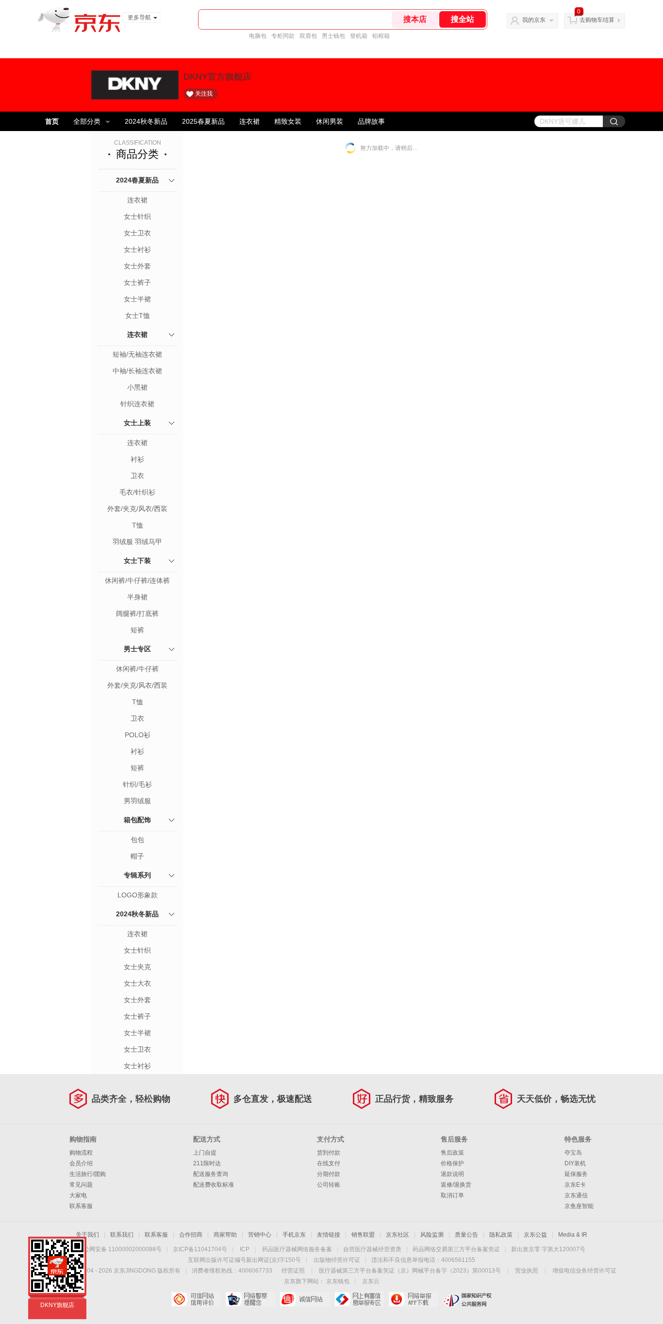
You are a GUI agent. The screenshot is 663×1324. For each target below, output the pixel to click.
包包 (137, 840)
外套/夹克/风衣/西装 (137, 509)
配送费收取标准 (213, 1184)
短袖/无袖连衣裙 (137, 354)
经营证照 (293, 1270)
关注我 (204, 93)
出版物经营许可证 (337, 1260)
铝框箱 (381, 36)
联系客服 (81, 1206)
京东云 (371, 1281)
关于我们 (87, 1234)
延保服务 (576, 1174)
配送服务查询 (210, 1174)
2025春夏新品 (203, 121)
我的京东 (534, 20)
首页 (52, 121)
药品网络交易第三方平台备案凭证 (456, 1249)
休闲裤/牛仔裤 (137, 669)
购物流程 (81, 1152)
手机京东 (294, 1234)
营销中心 (259, 1234)
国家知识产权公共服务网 (468, 1299)
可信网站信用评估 (196, 1299)
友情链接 (328, 1234)
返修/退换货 (456, 1184)
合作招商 (190, 1234)
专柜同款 (283, 36)
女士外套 (137, 266)
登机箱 (358, 36)
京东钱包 (337, 1281)
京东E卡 (575, 1184)
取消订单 (452, 1195)
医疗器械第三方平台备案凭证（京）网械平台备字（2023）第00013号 (410, 1270)
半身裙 (137, 597)
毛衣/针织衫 (137, 492)
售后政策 (452, 1152)
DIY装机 (575, 1163)
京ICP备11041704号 (200, 1249)
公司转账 (328, 1184)
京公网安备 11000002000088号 (120, 1249)
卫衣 (137, 476)
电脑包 (257, 36)
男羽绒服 (137, 801)
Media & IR (572, 1234)
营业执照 (526, 1270)
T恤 (137, 525)
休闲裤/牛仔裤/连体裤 (137, 580)
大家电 (78, 1195)
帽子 (137, 856)
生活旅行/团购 (87, 1174)
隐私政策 (501, 1234)
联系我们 (121, 1234)
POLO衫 (137, 735)
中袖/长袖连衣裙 (137, 371)
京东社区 (397, 1234)
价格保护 (452, 1163)
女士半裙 (137, 299)
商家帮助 (225, 1234)
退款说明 (452, 1174)
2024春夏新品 (137, 180)
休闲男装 (329, 121)
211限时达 (207, 1163)
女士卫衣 (137, 233)
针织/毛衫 (137, 784)
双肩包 (308, 36)
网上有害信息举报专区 (359, 1299)
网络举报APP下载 (413, 1299)
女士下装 (137, 560)
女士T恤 (137, 315)
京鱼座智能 (579, 1206)
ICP (244, 1249)
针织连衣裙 (137, 404)
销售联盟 (363, 1234)
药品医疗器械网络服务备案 (297, 1249)
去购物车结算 (597, 20)
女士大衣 (137, 983)
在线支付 (328, 1163)
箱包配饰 (137, 820)
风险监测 (432, 1234)
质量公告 (466, 1234)
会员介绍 (81, 1163)
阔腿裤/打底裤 (137, 613)
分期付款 (328, 1174)
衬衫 (137, 459)
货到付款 (328, 1152)
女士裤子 (137, 282)
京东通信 (576, 1195)
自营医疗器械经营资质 (372, 1249)
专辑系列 (137, 875)
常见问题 (81, 1184)
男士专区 (137, 649)
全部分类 (86, 121)
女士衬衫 (137, 249)
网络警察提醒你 (250, 1299)
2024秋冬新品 (146, 121)
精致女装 (287, 121)
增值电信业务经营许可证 (584, 1270)
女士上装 (137, 423)
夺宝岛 (573, 1152)
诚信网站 (305, 1299)
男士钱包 (333, 36)
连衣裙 (249, 121)
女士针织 (137, 216)
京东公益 (535, 1234)
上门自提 (204, 1152)
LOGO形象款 (137, 895)
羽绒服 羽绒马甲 (137, 542)
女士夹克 (137, 967)
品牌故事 (371, 121)
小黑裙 (137, 387)
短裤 (137, 630)
